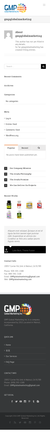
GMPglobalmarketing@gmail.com (25, 276)
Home (8, 345)
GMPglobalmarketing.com (20, 279)
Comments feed (13, 129)
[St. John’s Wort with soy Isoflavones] (19, 215)
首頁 (8, 350)
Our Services (11, 356)
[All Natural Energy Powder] (29, 205)
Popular (11, 148)
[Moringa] (9, 205)
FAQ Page (10, 362)
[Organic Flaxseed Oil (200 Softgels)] (9, 215)
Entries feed (11, 124)
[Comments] (39, 148)
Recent (25, 148)
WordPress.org (12, 135)
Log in (8, 118)
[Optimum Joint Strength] (39, 205)
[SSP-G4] (19, 205)
